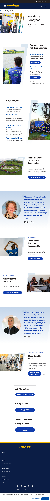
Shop (44, 6)
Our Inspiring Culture (37, 177)
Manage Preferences (36, 498)
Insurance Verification (6, 471)
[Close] (47, 494)
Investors (3, 460)
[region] (25, 497)
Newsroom (4, 465)
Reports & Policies (5, 479)
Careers (3, 457)
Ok (45, 498)
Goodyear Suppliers (5, 468)
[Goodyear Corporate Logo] (13, 6)
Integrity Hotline (5, 482)
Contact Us (4, 473)
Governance (4, 476)
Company (2, 10)
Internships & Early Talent (34, 373)
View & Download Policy (25, 394)
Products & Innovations (6, 463)
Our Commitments (35, 258)
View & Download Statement (25, 409)
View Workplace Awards (12, 292)
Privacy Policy (33, 495)
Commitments (4, 455)
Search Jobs (35, 62)
